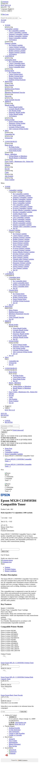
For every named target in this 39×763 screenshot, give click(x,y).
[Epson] (5, 495)
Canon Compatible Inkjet (17, 63)
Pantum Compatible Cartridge (22, 225)
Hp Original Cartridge (16, 45)
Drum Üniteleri (9, 180)
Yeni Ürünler (13, 740)
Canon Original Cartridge (17, 47)
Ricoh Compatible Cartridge (22, 219)
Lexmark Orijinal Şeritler (17, 127)
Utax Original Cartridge (20, 268)
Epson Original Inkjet (15, 78)
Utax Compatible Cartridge (21, 217)
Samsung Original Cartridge (17, 49)
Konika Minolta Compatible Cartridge (25, 210)
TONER (7, 25)
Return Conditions (10, 571)
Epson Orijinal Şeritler (16, 121)
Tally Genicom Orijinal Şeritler (18, 129)
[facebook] (12, 750)
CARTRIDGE (9, 56)
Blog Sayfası (13, 746)
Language (4, 9)
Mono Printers (9, 85)
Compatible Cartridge (11, 29)
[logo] (19, 14)
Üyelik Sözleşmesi (14, 730)
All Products (13, 40)
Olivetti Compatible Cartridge (22, 223)
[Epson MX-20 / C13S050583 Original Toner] (4, 661)
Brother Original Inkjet (16, 76)
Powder (7, 169)
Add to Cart (5, 551)
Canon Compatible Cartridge (18, 32)
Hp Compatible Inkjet (15, 61)
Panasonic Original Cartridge (22, 263)
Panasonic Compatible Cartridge (23, 215)
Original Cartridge (10, 43)
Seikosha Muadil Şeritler (20, 337)
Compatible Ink (10, 134)
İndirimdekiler (13, 742)
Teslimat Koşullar (14, 728)
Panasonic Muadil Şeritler (17, 112)
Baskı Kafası (9, 145)
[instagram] (12, 751)
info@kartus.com (20, 722)
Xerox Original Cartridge (21, 245)
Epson (3, 663)
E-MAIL (7, 420)
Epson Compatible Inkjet (16, 67)
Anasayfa (12, 739)
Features (7, 567)
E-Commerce (24, 760)
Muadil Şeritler (9, 105)
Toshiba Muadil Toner (20, 214)
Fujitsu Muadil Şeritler (16, 114)
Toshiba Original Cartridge (21, 265)
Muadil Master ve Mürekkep (18, 158)
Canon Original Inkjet (16, 74)
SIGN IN (4, 413)
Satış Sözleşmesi (14, 731)
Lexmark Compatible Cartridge (22, 206)
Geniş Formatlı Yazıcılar (12, 100)
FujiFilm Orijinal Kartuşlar (17, 80)
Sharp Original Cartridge (20, 257)
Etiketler (7, 165)
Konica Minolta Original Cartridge (24, 252)
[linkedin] (12, 753)
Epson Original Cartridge (21, 243)
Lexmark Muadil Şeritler (16, 109)
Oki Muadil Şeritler (15, 110)
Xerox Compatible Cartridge (22, 203)
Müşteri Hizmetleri (15, 744)
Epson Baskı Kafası (15, 150)
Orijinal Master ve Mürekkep (18, 156)
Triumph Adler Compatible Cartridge (24, 226)
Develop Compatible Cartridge (22, 212)
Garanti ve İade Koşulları (17, 733)
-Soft (19, 760)
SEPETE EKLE (6, 668)
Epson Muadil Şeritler (16, 107)
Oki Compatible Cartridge (21, 205)
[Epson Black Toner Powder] (4, 693)
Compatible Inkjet (10, 60)
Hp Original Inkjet (14, 72)
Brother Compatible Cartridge (18, 36)
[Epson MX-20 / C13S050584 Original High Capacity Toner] (4, 675)
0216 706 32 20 (20, 724)
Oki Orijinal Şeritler (15, 125)
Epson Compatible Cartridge (18, 38)
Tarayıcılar (8, 96)
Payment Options (10, 569)
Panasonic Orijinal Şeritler (17, 123)
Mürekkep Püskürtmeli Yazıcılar (15, 92)
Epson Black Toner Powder (14, 695)
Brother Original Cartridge (17, 50)
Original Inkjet (9, 70)
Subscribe (23, 711)
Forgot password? (18, 430)
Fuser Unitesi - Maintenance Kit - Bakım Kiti (19, 161)
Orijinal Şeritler (9, 120)
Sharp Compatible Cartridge (21, 221)
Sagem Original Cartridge (21, 266)
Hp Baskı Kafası (14, 147)
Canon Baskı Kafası (15, 149)
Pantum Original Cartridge (17, 52)
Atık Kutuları (9, 176)
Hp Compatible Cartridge (17, 30)
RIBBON (8, 101)
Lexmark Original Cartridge (21, 250)
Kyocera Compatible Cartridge (22, 208)
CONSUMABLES (11, 141)
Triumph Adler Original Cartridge (23, 259)
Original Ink (8, 138)
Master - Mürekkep (11, 154)
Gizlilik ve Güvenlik (15, 735)
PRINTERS (8, 81)
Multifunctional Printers (12, 89)
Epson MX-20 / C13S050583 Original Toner (19, 663)
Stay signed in (7, 430)
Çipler (7, 172)
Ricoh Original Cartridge (20, 255)
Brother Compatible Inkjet (17, 65)
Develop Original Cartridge (21, 254)
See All (15, 228)
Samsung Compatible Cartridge (19, 34)
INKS (7, 130)
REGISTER (5, 415)
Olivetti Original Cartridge (21, 261)
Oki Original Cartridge (20, 246)
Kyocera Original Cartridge (21, 248)
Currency (4, 11)
